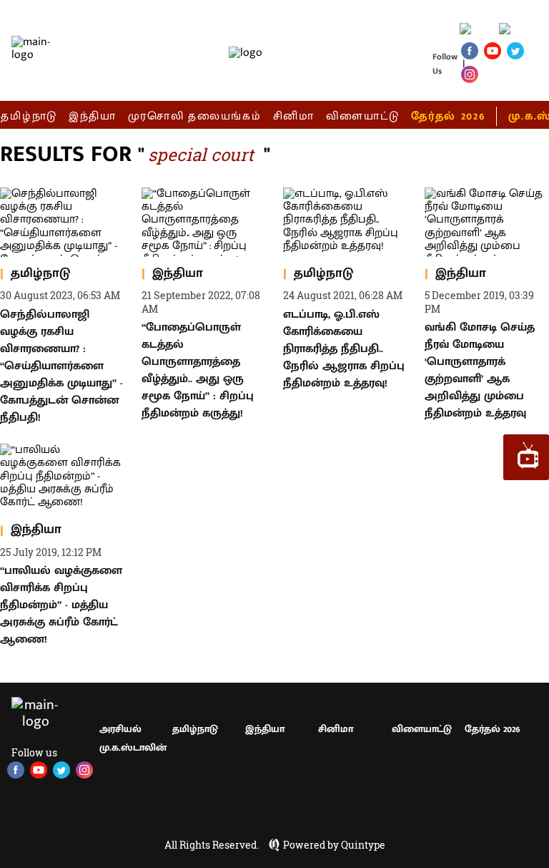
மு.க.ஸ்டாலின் (133, 747)
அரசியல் (120, 729)
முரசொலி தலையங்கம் (195, 116)
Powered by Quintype (334, 845)
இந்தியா (93, 116)
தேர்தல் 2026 (448, 116)
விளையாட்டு (363, 116)
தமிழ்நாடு (29, 116)
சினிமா (294, 116)
